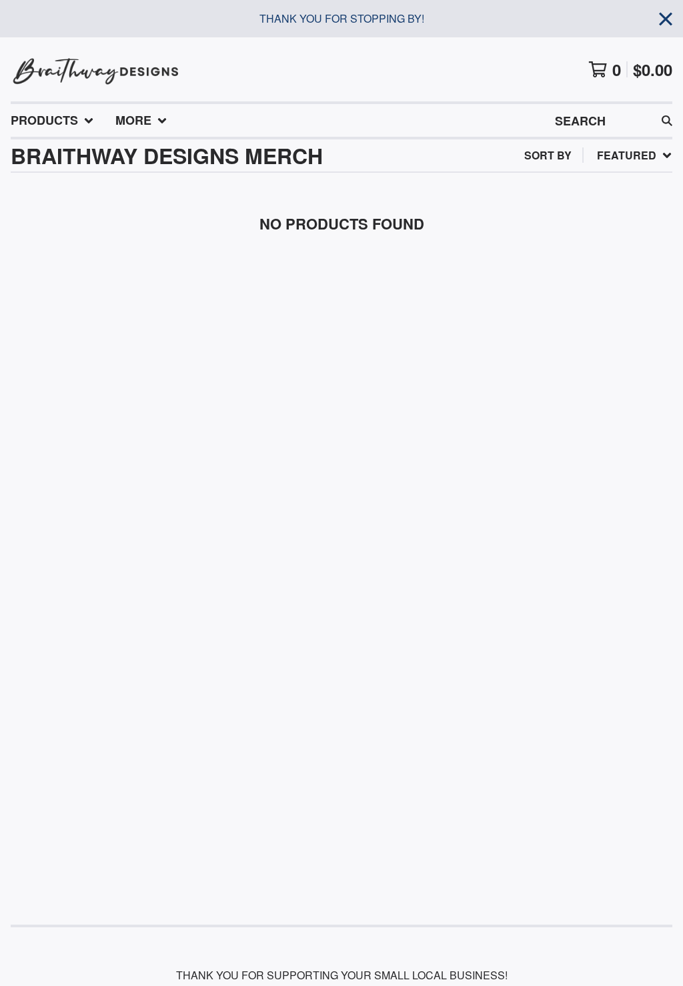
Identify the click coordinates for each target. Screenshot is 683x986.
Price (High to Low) (574, 360)
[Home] (96, 69)
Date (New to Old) (570, 296)
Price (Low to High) (574, 339)
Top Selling (552, 232)
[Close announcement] (665, 19)
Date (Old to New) (570, 318)
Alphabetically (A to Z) (588, 254)
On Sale (541, 211)
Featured (546, 189)
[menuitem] (52, 120)
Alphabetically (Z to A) (588, 275)
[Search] (667, 120)
